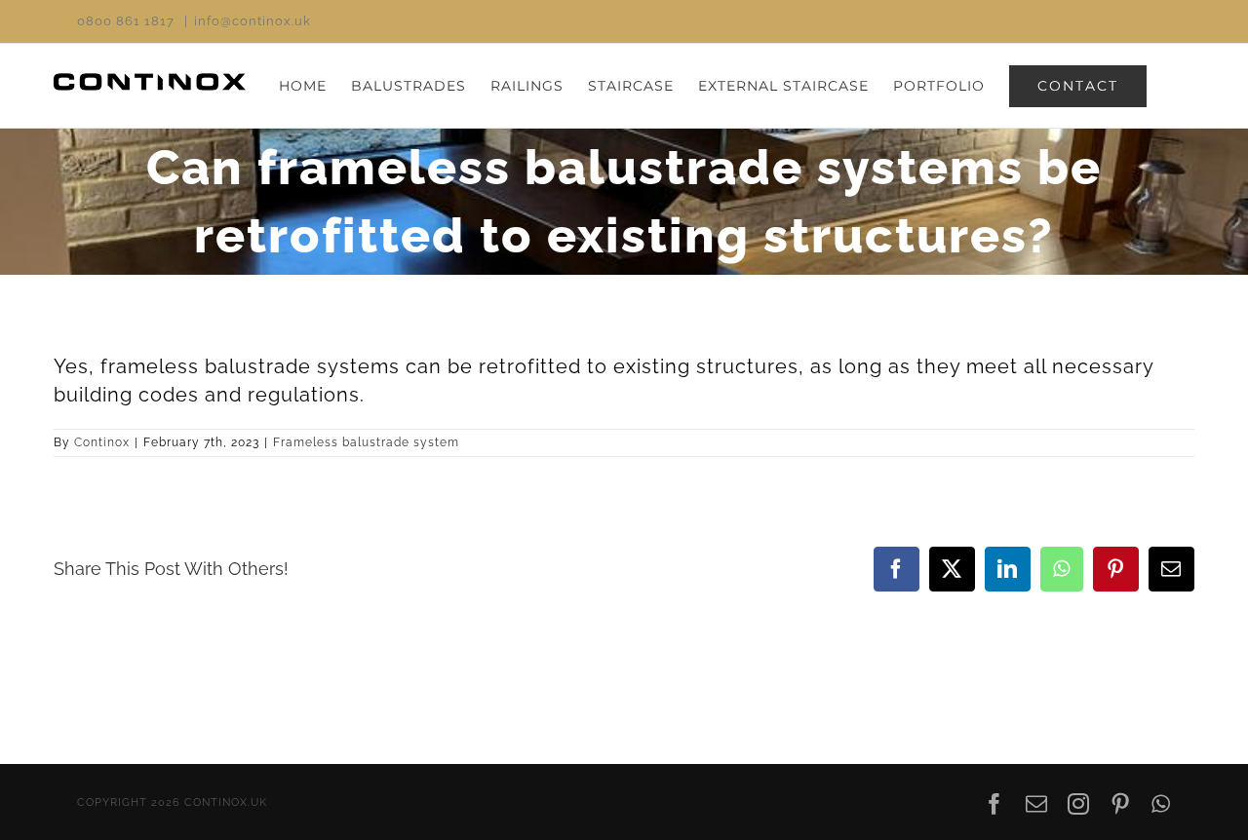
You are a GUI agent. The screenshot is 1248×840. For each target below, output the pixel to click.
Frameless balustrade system (366, 442)
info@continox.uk (252, 21)
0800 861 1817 (126, 21)
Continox (102, 442)
